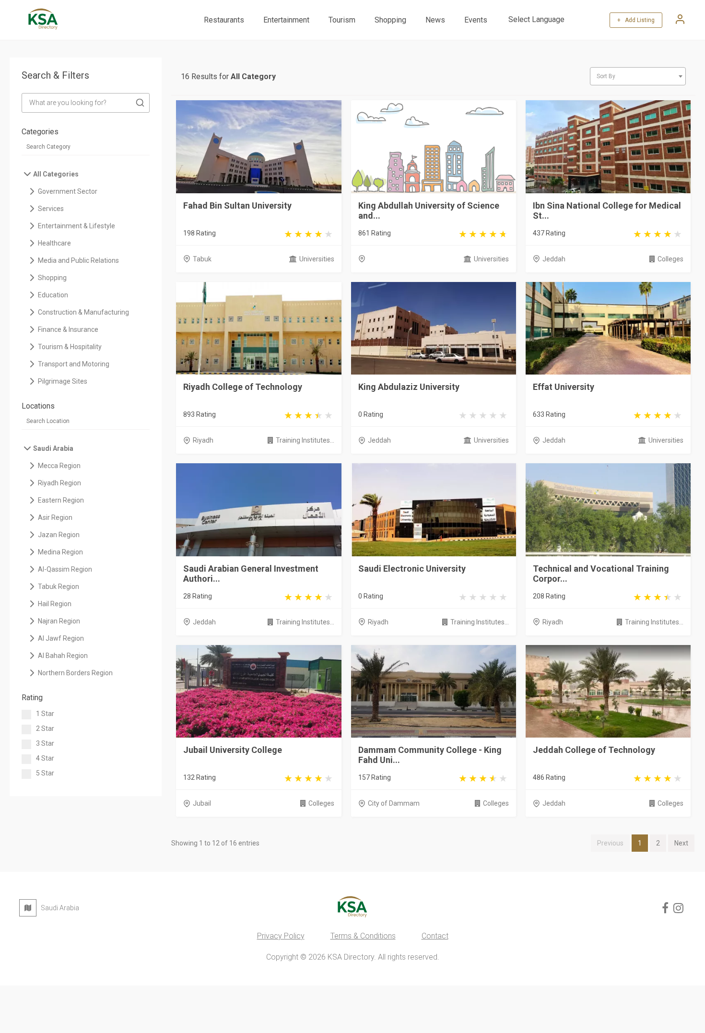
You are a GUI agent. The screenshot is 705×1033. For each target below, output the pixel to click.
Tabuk (202, 259)
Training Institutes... (305, 440)
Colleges (670, 259)
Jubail (202, 803)
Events (475, 19)
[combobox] (638, 76)
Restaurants (224, 19)
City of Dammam (394, 803)
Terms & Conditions (363, 935)
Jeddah (553, 259)
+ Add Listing (636, 20)
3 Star (45, 743)
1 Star (45, 713)
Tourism (342, 19)
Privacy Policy (281, 935)
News (435, 19)
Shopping (390, 19)
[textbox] (638, 76)
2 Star (45, 728)
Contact (435, 935)
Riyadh (203, 440)
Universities (316, 259)
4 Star (45, 758)
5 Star (45, 773)
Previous (610, 843)
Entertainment (286, 19)
